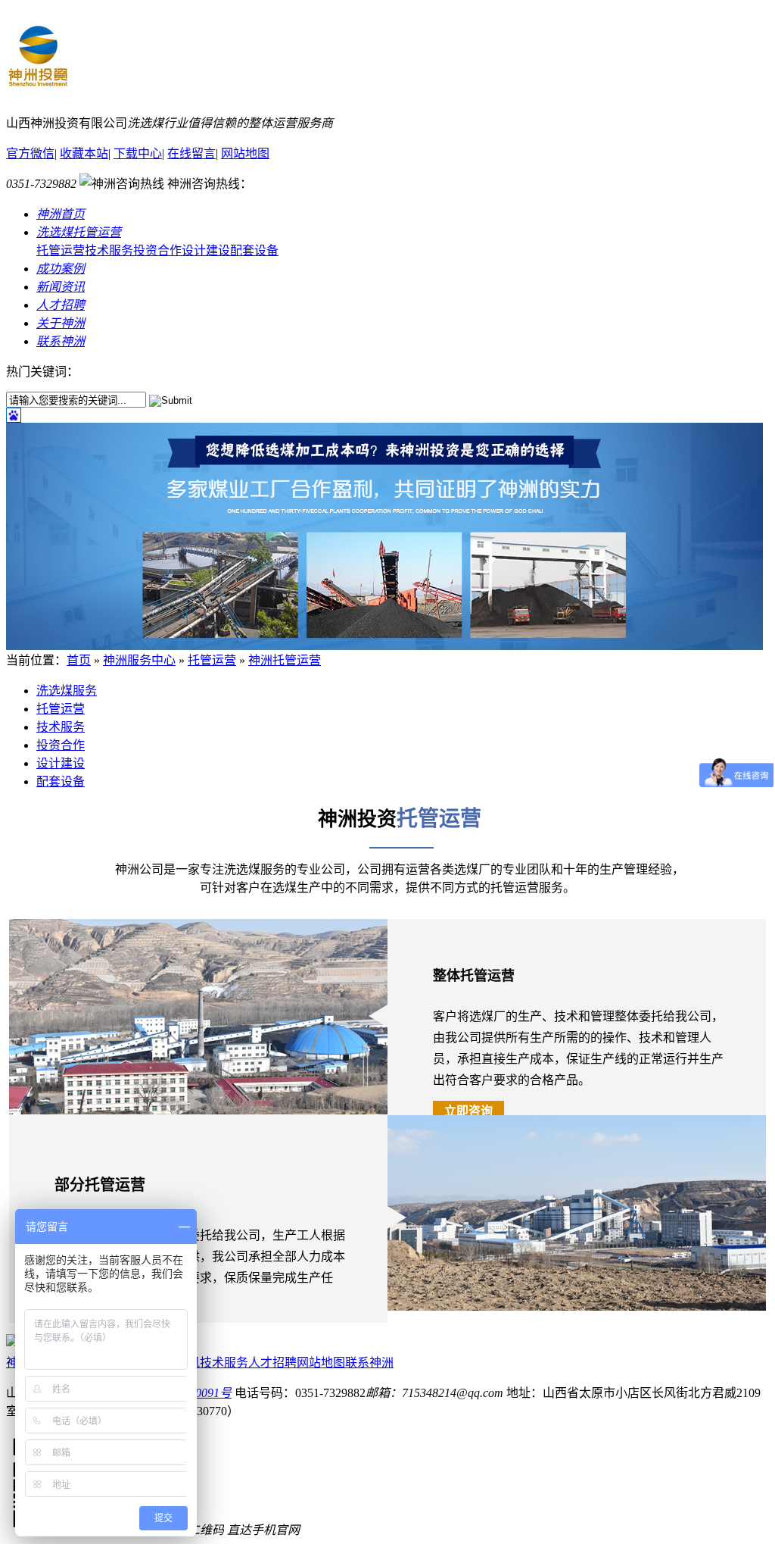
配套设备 (254, 250)
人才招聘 (272, 1362)
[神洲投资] (37, 88)
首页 (79, 660)
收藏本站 (84, 153)
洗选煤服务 (66, 690)
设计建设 (206, 250)
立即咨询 (468, 1111)
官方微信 (30, 153)
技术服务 (109, 250)
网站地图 (245, 153)
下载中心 (138, 153)
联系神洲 (369, 1362)
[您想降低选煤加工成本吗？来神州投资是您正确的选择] (384, 645)
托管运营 (60, 250)
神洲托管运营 (284, 660)
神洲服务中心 (139, 660)
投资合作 (157, 250)
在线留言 (191, 153)
